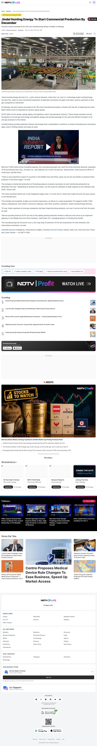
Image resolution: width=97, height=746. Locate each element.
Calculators (7, 647)
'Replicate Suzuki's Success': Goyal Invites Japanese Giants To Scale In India (84, 555)
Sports (66, 638)
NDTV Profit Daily (33, 480)
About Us (35, 739)
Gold (80, 230)
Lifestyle (6, 641)
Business (20, 30)
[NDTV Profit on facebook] (36, 699)
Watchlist (36, 616)
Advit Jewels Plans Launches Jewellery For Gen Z (84, 520)
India (65, 635)
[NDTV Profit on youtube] (55, 699)
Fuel (75, 230)
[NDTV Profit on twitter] (41, 699)
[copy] (95, 34)
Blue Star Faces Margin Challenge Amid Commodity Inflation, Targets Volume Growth (59, 522)
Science (36, 641)
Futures (35, 619)
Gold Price (6, 644)
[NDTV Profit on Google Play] (41, 730)
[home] (12, 2)
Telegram (36, 657)
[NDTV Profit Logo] (48, 600)
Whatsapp (6, 660)
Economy (67, 632)
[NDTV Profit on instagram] (46, 699)
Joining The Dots (81, 480)
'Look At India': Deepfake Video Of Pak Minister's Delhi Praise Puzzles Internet (12, 555)
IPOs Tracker (7, 622)
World (5, 638)
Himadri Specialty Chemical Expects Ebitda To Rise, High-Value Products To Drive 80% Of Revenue (36, 522)
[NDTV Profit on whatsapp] (60, 699)
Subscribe (8, 487)
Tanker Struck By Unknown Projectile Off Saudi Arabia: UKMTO (83, 576)
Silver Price (37, 644)
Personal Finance (56, 230)
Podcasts (67, 657)
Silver (88, 230)
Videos (66, 641)
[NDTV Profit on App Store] (56, 730)
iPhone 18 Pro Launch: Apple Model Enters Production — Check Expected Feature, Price (12, 576)
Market (33, 230)
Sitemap (58, 739)
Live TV (5, 619)
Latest (7, 232)
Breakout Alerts (69, 616)
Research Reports (57, 480)
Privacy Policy (51, 739)
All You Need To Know (11, 480)
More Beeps (48, 457)
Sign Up (48, 677)
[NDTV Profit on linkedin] (50, 699)
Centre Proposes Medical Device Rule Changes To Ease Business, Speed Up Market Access (47, 574)
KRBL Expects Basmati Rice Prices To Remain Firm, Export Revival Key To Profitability (12, 521)
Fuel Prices (67, 644)
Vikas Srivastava (11, 30)
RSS (63, 739)
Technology (37, 638)
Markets (5, 632)
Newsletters (7, 657)
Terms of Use (42, 739)
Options (66, 619)
